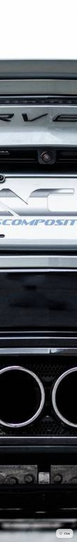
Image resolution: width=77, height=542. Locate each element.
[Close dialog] (72, 5)
